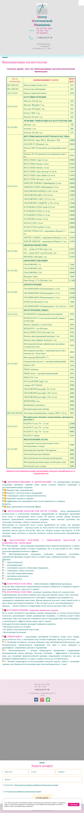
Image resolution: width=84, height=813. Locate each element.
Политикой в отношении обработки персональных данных (36, 785)
